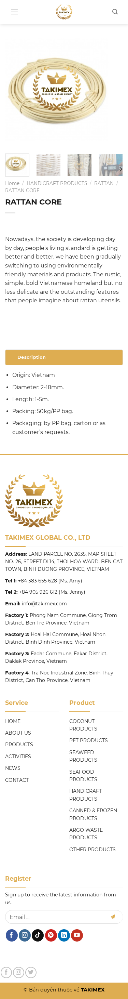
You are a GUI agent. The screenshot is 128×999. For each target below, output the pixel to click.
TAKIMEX (92, 990)
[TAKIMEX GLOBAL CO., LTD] (64, 12)
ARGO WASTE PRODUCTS (86, 834)
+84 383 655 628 (37, 581)
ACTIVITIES (18, 756)
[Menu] (14, 11)
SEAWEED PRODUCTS (83, 756)
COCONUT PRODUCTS (83, 725)
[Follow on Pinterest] (51, 935)
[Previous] (16, 93)
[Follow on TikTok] (38, 935)
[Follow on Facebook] (12, 935)
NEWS (12, 768)
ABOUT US (18, 733)
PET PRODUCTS (88, 740)
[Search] (115, 11)
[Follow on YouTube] (77, 935)
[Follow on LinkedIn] (64, 935)
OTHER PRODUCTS (92, 849)
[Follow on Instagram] (25, 935)
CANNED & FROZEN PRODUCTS (93, 814)
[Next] (112, 93)
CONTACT (17, 780)
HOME (12, 721)
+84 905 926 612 (38, 592)
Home (12, 183)
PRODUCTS (19, 744)
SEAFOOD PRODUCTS (83, 776)
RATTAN (104, 183)
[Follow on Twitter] (31, 972)
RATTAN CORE (22, 190)
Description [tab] (31, 357)
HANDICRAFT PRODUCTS (57, 183)
